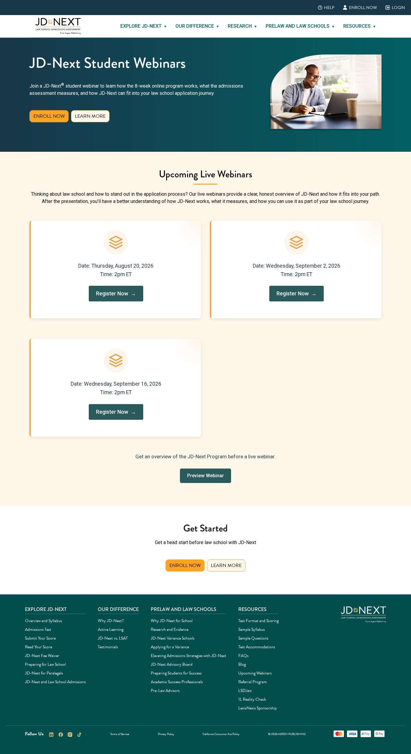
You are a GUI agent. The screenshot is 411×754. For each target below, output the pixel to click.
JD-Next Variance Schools (172, 638)
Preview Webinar (205, 475)
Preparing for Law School (45, 664)
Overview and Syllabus (43, 621)
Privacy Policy (166, 734)
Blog (242, 664)
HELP (324, 8)
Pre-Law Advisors (165, 690)
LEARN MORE (90, 116)
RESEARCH (242, 26)
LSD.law (245, 690)
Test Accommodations (256, 647)
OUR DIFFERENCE (197, 26)
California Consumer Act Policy (220, 734)
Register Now (118, 296)
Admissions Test (38, 629)
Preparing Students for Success (176, 673)
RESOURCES (359, 26)
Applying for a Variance (170, 647)
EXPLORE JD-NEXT (143, 26)
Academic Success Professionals (177, 682)
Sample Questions (253, 638)
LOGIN (394, 8)
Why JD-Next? (111, 621)
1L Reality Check (252, 699)
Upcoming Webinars (255, 673)
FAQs (243, 656)
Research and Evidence (169, 629)
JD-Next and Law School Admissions (55, 682)
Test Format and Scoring (258, 621)
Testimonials (108, 647)
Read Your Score (38, 647)
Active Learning (110, 629)
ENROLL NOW (358, 8)
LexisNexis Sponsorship (257, 708)
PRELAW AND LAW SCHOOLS (300, 26)
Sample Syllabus (251, 629)
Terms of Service (119, 734)
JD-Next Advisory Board (172, 664)
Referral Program (252, 682)
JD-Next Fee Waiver (42, 656)
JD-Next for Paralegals (44, 673)
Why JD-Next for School (172, 621)
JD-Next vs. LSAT (113, 638)
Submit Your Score (40, 638)
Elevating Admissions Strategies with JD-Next (188, 656)
